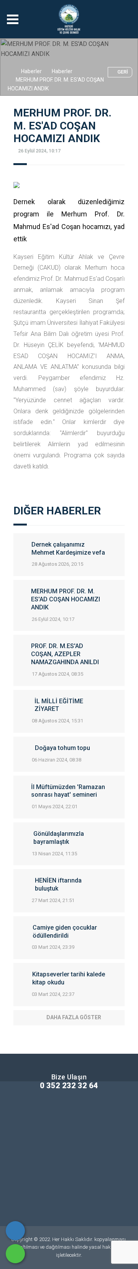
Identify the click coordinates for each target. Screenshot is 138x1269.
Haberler (31, 71)
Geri (122, 72)
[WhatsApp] (15, 1253)
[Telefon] (15, 1230)
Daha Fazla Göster (73, 1017)
